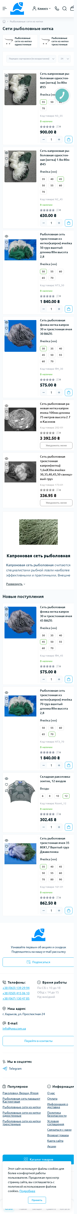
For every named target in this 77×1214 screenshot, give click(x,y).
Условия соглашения (55, 1122)
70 (43, 108)
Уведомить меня (56, 445)
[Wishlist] (6, 81)
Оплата (52, 1098)
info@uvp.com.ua (14, 1028)
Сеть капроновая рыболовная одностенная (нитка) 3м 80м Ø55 (55, 80)
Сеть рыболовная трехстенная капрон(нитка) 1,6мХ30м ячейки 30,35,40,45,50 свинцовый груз (56, 468)
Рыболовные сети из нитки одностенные (22, 1114)
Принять (37, 1200)
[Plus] (59, 139)
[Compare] (6, 87)
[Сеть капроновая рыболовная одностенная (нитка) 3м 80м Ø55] (20, 89)
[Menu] (5, 8)
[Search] (64, 8)
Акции (51, 1146)
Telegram (15, 1068)
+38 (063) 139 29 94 (16, 988)
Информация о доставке (57, 1105)
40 (51, 179)
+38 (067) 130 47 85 (16, 998)
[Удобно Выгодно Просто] (38, 935)
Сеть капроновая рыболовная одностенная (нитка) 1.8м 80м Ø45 (55, 157)
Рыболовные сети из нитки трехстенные (22, 1122)
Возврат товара (58, 1135)
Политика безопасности (57, 1114)
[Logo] (17, 8)
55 (43, 102)
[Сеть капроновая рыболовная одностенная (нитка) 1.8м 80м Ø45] (20, 166)
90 (60, 879)
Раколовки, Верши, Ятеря (20, 1093)
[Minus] (43, 139)
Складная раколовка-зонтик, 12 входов (55, 779)
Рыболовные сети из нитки (22, 1107)
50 (51, 102)
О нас (51, 1093)
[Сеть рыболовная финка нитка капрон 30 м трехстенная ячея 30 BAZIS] (20, 336)
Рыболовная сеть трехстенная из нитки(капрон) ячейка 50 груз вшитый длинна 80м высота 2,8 (56, 245)
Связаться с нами (59, 1129)
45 (60, 179)
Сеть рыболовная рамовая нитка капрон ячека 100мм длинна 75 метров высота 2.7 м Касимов (55, 412)
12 (66, 795)
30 (43, 348)
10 (57, 795)
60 (60, 185)
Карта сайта (55, 1140)
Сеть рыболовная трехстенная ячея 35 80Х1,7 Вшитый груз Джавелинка (54, 845)
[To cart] (69, 139)
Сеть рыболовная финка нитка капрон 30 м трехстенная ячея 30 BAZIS (56, 327)
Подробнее (27, 1191)
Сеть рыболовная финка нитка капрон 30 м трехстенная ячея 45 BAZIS (56, 613)
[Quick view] (6, 75)
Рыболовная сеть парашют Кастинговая (21, 1100)
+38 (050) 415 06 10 (16, 993)
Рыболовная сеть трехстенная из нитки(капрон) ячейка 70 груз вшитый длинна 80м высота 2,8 (56, 702)
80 (51, 879)
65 (43, 277)
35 (43, 179)
